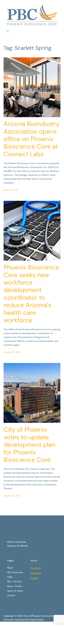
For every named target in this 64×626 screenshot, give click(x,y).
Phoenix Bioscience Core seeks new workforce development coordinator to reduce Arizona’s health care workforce (31, 294)
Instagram (35, 573)
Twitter (34, 578)
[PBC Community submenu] (24, 572)
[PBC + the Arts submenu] (22, 581)
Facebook (35, 568)
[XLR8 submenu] (13, 577)
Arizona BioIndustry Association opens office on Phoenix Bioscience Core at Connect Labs (31, 139)
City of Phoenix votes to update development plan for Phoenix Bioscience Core (29, 445)
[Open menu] (8, 31)
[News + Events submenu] (22, 586)
